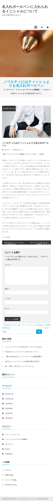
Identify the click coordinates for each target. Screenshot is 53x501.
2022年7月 (9, 413)
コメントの (11, 480)
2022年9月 (9, 403)
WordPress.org (10, 484)
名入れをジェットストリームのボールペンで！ (22, 352)
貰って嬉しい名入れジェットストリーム (19, 366)
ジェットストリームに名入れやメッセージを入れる (23, 347)
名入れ (35, 154)
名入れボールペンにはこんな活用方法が (14, 243)
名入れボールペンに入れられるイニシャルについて (25, 8)
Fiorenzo (6, 150)
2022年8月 (9, 408)
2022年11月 (9, 394)
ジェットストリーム (12, 434)
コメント (8, 265)
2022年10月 (9, 399)
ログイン (8, 470)
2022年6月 (9, 418)
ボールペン (28, 154)
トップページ (8, 89)
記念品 (42, 154)
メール (8, 298)
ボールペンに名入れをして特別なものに (39, 243)
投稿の (9, 475)
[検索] (39, 331)
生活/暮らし (9, 454)
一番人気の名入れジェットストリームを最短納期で (23, 356)
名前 (7, 289)
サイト (7, 308)
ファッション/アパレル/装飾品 (27, 89)
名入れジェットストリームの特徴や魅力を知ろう (22, 361)
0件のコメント (18, 150)
